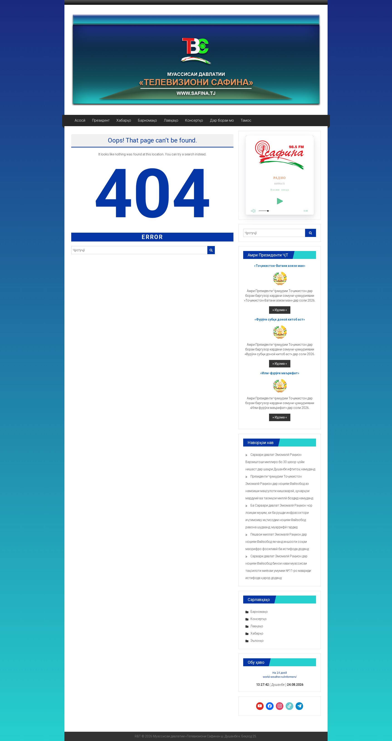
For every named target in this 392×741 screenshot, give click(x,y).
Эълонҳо (257, 640)
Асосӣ (80, 120)
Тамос (246, 120)
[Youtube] (260, 706)
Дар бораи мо (222, 120)
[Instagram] (280, 706)
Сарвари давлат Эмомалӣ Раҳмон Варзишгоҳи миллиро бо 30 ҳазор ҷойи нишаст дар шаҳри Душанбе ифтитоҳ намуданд (280, 462)
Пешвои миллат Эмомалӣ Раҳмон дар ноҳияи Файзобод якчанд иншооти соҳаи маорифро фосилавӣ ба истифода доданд (277, 542)
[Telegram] (299, 706)
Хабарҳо (123, 120)
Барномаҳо (147, 120)
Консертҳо (194, 120)
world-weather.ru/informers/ (279, 676)
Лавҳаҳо (171, 120)
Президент (101, 120)
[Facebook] (270, 706)
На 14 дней (279, 672)
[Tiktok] (289, 706)
